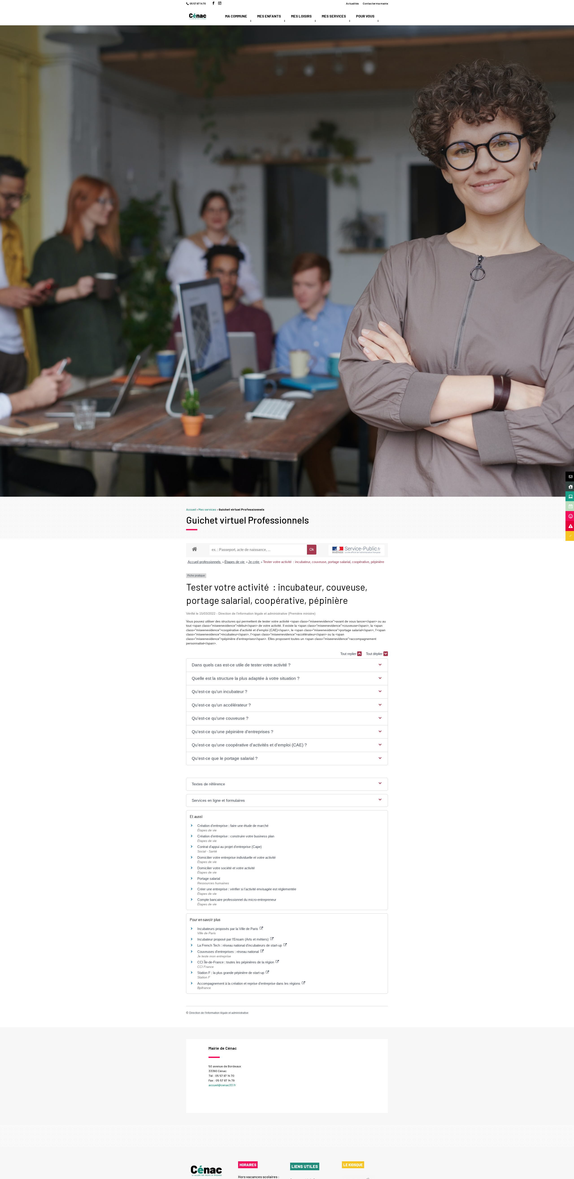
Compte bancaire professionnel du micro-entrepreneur (236, 900)
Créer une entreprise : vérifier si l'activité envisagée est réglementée (246, 889)
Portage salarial (208, 878)
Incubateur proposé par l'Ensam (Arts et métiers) (233, 939)
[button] (287, 665)
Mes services (334, 16)
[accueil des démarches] (194, 549)
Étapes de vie (234, 562)
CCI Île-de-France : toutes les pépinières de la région (236, 962)
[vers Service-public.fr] (356, 550)
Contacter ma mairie (375, 3)
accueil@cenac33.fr (222, 1085)
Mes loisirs (301, 16)
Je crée (254, 562)
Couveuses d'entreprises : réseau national (228, 952)
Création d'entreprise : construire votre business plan (235, 836)
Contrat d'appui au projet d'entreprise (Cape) (229, 847)
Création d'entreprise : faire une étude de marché (232, 826)
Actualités (352, 3)
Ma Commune (236, 16)
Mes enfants (269, 16)
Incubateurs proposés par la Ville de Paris (228, 929)
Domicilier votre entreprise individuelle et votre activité (236, 857)
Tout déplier (374, 654)
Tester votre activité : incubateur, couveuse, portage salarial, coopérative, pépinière (323, 562)
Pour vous (365, 16)
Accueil (191, 509)
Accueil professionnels (205, 562)
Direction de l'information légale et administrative (218, 1012)
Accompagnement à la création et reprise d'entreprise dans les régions (249, 983)
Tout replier (348, 654)
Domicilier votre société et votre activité (226, 868)
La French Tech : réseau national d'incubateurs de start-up (240, 945)
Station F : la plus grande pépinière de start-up (231, 973)
